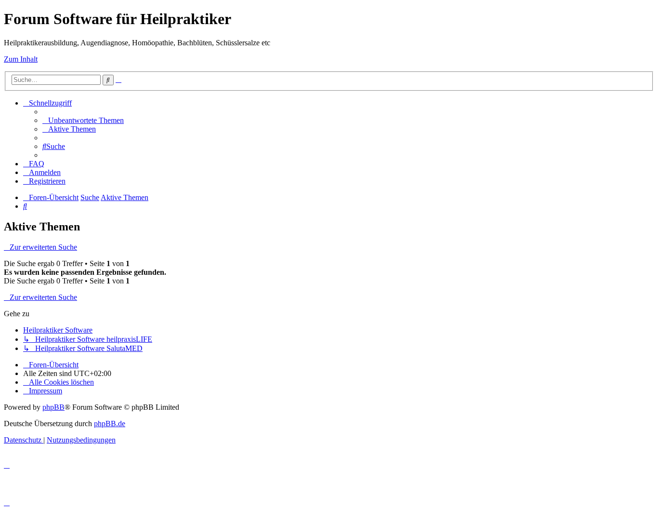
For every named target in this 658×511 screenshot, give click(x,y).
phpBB (53, 407)
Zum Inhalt (21, 59)
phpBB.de (109, 423)
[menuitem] (83, 120)
